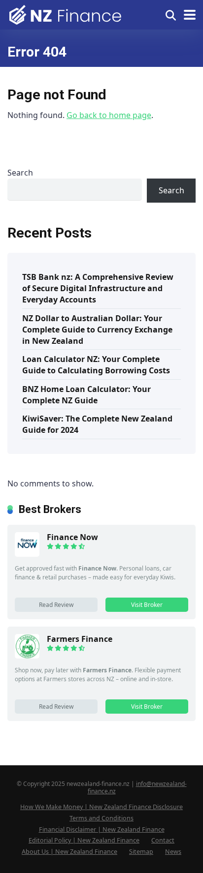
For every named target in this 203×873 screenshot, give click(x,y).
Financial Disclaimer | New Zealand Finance (102, 829)
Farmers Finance (79, 638)
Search (20, 172)
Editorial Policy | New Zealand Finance (84, 840)
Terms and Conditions (101, 818)
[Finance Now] (27, 553)
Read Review (56, 605)
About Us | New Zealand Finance (69, 851)
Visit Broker (147, 605)
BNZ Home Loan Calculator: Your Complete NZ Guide (86, 395)
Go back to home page (109, 115)
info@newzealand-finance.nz (137, 787)
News (173, 851)
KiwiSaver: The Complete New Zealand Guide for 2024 (97, 424)
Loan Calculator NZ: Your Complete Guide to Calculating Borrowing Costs (96, 365)
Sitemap (141, 851)
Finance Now (72, 537)
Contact (162, 840)
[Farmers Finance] (27, 655)
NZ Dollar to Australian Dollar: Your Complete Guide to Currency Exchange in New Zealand (97, 329)
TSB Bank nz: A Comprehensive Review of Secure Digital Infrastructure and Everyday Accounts (97, 288)
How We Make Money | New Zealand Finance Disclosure (101, 807)
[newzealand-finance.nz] (66, 13)
